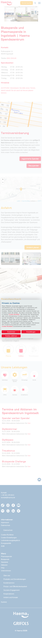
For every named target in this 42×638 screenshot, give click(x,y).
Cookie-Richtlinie (14, 314)
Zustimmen (11, 332)
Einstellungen (30, 332)
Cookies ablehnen (11, 336)
